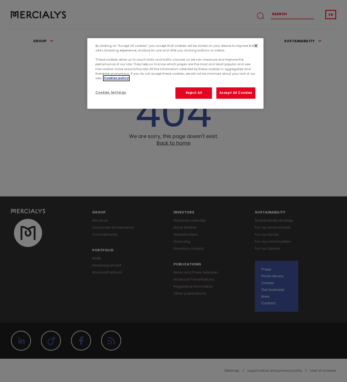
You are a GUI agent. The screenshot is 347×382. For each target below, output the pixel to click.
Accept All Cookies (235, 93)
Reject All (194, 93)
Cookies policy (116, 78)
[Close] (256, 46)
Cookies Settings (110, 92)
